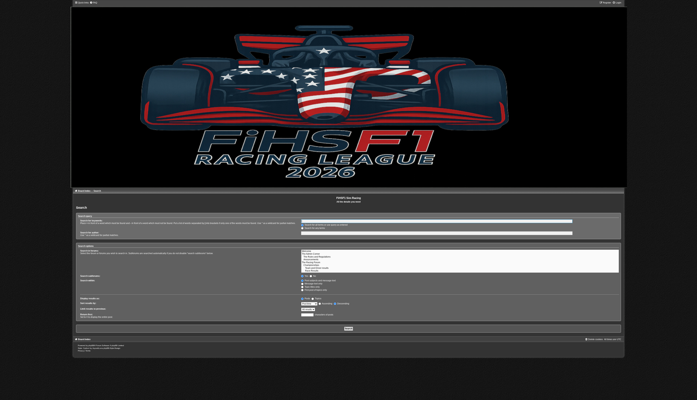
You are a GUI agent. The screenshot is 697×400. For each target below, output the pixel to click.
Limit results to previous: (93, 309)
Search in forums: (89, 251)
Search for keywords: (91, 220)
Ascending (326, 303)
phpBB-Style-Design (111, 348)
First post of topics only (315, 290)
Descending (343, 303)
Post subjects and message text (320, 280)
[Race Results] (460, 271)
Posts (307, 298)
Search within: (87, 280)
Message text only (313, 283)
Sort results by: (88, 303)
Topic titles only (312, 287)
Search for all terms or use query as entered (326, 225)
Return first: (86, 314)
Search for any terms (314, 228)
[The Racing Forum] (460, 262)
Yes (306, 276)
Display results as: (90, 298)
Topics (317, 298)
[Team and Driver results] (460, 268)
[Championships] (460, 265)
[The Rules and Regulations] (460, 257)
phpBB (91, 345)
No (314, 276)
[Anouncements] (460, 259)
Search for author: (89, 232)
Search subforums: (90, 276)
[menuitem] (93, 2)
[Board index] (348, 94)
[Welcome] (460, 251)
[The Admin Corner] (460, 254)
